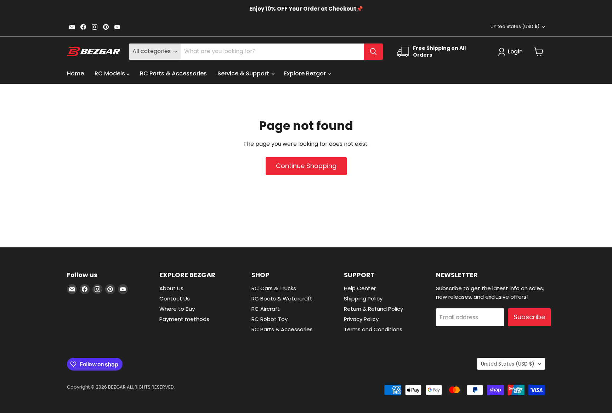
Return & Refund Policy (373, 308)
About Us (171, 288)
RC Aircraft (265, 308)
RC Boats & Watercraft (281, 298)
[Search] (373, 52)
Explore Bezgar (305, 73)
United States (515, 26)
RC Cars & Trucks (273, 288)
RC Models (110, 73)
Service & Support (244, 73)
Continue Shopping (306, 165)
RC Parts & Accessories (173, 73)
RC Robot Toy (269, 319)
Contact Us (174, 298)
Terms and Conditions (373, 329)
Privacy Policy (361, 319)
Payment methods (184, 319)
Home (75, 73)
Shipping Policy (363, 298)
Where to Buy (177, 308)
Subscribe (529, 316)
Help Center (360, 288)
